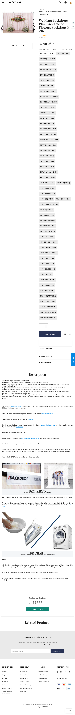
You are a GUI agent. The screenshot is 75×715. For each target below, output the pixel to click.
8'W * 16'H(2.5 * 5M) (47, 167)
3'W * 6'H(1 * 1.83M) (46, 54)
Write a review (37, 609)
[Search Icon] (60, 2)
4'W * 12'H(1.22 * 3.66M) (48, 70)
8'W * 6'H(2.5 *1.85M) (47, 221)
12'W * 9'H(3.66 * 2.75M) (48, 253)
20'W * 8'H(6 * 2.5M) (47, 291)
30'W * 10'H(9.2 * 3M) (47, 301)
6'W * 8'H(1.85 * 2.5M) (47, 107)
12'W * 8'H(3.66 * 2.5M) (48, 248)
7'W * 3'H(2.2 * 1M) (46, 210)
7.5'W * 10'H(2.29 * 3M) (48, 145)
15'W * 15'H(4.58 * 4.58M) (49, 204)
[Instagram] (62, 672)
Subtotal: (42, 349)
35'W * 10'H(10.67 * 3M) (48, 307)
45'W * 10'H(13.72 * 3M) (48, 318)
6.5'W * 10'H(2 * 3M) (47, 118)
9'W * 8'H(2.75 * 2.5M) (47, 231)
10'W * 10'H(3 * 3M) (63, 183)
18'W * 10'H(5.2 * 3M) (47, 285)
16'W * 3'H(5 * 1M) (46, 275)
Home (41, 9)
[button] (43, 35)
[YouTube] (70, 672)
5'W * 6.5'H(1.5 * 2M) (47, 81)
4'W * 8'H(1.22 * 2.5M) (47, 64)
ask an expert (19, 46)
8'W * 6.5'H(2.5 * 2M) (47, 226)
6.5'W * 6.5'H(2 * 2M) (47, 113)
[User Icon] (65, 2)
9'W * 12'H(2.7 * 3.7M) (47, 178)
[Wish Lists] (65, 334)
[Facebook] (58, 672)
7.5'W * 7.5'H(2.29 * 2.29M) (49, 140)
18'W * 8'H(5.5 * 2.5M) (47, 280)
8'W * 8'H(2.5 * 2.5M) (47, 151)
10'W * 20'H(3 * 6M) (63, 199)
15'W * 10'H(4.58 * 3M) (47, 269)
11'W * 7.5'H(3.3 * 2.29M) (48, 242)
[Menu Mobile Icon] (3, 2)
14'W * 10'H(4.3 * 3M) (47, 264)
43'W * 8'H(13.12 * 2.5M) (48, 312)
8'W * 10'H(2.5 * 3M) (47, 156)
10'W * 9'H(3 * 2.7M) (47, 237)
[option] (18, 23)
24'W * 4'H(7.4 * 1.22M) (48, 296)
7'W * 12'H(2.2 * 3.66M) (48, 134)
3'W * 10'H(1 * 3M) (63, 54)
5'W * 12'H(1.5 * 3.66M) (47, 91)
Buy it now (55, 343)
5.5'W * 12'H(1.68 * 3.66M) (49, 97)
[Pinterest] (66, 672)
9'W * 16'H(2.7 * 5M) (47, 183)
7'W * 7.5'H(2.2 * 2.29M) (48, 129)
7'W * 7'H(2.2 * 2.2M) (47, 124)
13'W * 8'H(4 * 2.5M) (47, 258)
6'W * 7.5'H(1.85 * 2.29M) (48, 102)
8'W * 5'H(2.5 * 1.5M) (47, 215)
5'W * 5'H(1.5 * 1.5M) (47, 75)
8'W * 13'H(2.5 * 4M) (47, 161)
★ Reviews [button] (73, 359)
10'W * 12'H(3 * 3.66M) (47, 188)
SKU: (40, 38)
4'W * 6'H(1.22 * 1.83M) (47, 59)
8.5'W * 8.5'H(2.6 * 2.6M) (48, 172)
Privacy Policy (48, 645)
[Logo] (14, 2)
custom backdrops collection (30, 438)
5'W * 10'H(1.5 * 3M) (46, 86)
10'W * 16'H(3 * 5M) (46, 199)
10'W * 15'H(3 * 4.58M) (47, 194)
